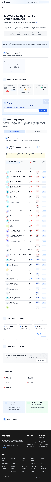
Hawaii (3, 460)
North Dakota (33, 466)
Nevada (22, 465)
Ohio (42, 466)
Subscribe (43, 110)
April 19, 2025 (39, 22)
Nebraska (13, 465)
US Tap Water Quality (31, 442)
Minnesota (23, 463)
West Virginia (23, 471)
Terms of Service (45, 477)
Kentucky (13, 461)
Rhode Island (33, 468)
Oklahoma (4, 468)
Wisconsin (33, 471)
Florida (32, 458)
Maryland (42, 461)
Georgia (13, 7)
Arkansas (33, 457)
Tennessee (13, 469)
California (42, 457)
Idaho (12, 460)
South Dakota (4, 469)
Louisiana (23, 461)
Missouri (42, 463)
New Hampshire (34, 465)
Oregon (12, 468)
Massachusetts (5, 463)
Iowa (42, 460)
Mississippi (33, 463)
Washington (13, 471)
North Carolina (24, 466)
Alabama (3, 457)
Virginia (3, 471)
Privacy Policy (37, 477)
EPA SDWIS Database (41, 438)
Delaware (23, 458)
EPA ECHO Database (43, 444)
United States (7, 7)
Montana (3, 465)
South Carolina (43, 468)
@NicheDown (6, 447)
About (28, 439)
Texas (22, 469)
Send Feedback (43, 446)
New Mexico (4, 466)
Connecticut (13, 458)
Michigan (13, 463)
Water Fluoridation (31, 444)
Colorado (3, 458)
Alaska (12, 457)
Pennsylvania (23, 468)
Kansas (3, 461)
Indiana (32, 460)
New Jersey (43, 465)
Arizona (22, 457)
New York (13, 466)
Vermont (42, 469)
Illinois (22, 460)
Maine (32, 461)
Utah (32, 469)
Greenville (19, 7)
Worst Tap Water (30, 446)
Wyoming (42, 471)
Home (28, 437)
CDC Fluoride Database (42, 442)
